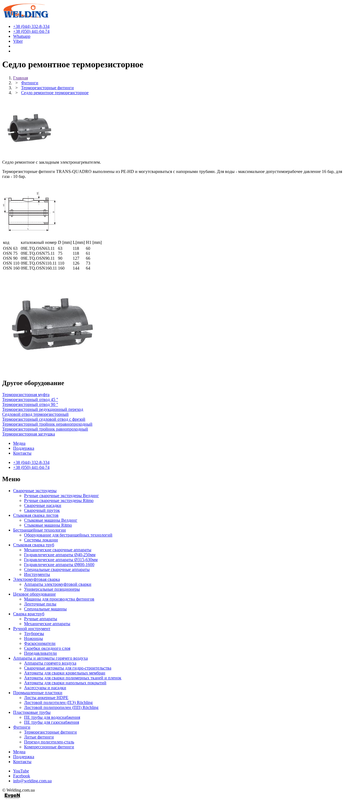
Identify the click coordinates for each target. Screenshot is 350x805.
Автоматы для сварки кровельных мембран (64, 673)
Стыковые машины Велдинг (50, 520)
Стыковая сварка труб (33, 545)
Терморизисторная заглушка (28, 434)
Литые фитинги (39, 737)
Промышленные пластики (37, 692)
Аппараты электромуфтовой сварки (57, 584)
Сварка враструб (28, 613)
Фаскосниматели (40, 643)
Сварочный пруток (42, 510)
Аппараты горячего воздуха (50, 663)
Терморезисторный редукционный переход (42, 409)
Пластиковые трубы (32, 712)
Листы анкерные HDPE (46, 697)
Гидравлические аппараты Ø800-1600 (59, 564)
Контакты (22, 453)
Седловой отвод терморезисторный (35, 414)
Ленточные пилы (40, 604)
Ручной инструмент (31, 628)
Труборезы (34, 633)
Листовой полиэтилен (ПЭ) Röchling (58, 702)
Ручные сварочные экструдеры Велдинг (61, 495)
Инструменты (37, 574)
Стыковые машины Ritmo (48, 525)
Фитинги (21, 727)
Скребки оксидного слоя (47, 648)
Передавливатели (40, 653)
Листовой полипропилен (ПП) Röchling (61, 707)
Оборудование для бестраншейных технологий (68, 535)
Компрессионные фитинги (49, 747)
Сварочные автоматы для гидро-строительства (67, 668)
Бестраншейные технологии (39, 530)
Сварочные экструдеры (35, 490)
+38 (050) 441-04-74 (31, 467)
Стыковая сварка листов (36, 515)
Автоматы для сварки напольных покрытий (65, 682)
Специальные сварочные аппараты (57, 569)
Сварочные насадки (42, 505)
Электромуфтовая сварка (36, 579)
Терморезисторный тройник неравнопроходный (47, 424)
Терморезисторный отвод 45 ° (30, 399)
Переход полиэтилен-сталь (49, 742)
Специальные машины (45, 609)
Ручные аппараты (40, 618)
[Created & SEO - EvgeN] (12, 798)
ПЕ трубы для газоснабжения (51, 722)
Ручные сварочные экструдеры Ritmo (59, 500)
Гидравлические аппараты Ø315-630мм (61, 559)
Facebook (21, 776)
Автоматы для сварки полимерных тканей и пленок (72, 678)
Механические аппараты (47, 623)
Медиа (19, 443)
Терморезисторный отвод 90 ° (30, 404)
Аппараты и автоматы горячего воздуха (50, 658)
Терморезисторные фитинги (50, 732)
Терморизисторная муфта (25, 394)
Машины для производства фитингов (59, 599)
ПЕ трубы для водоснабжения (52, 717)
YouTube (21, 771)
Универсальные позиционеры (52, 589)
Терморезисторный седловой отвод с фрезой (43, 419)
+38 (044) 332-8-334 (31, 462)
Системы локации (41, 540)
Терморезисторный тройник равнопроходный (45, 429)
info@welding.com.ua (32, 780)
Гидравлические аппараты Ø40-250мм (59, 554)
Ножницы (33, 638)
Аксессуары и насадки (45, 687)
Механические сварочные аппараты (57, 549)
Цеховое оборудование (34, 594)
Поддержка (23, 448)
